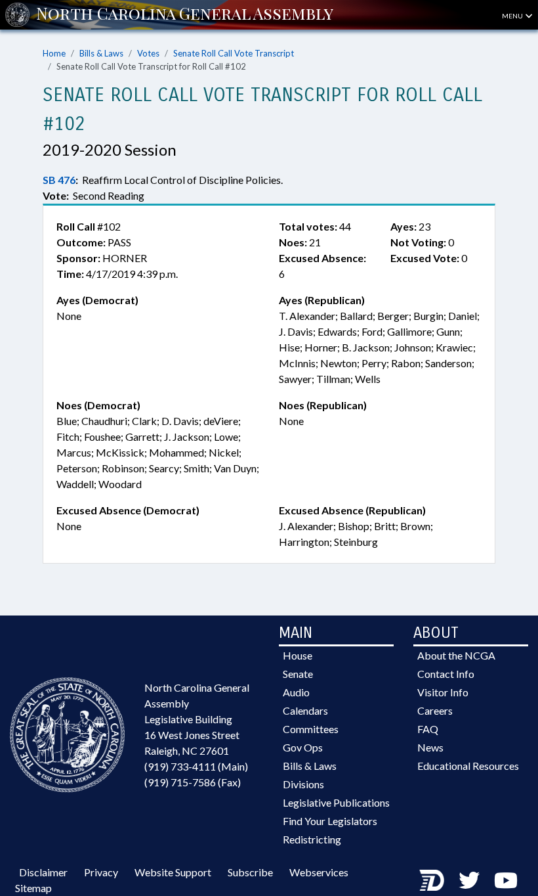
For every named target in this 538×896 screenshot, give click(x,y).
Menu (513, 16)
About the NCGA (456, 655)
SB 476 (59, 179)
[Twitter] (469, 880)
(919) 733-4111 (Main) (196, 766)
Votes (148, 53)
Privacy (101, 872)
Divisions (303, 784)
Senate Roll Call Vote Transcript (233, 53)
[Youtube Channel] (506, 880)
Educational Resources (468, 765)
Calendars (305, 710)
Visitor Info (442, 692)
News (430, 747)
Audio (296, 692)
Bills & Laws (101, 53)
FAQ (427, 729)
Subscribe (250, 872)
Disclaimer (43, 872)
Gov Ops (303, 747)
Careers (435, 710)
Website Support (172, 872)
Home (54, 53)
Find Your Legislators (330, 821)
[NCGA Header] (184, 14)
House (297, 655)
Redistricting (312, 839)
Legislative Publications (336, 802)
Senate (298, 673)
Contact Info (445, 673)
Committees (311, 729)
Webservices (318, 872)
